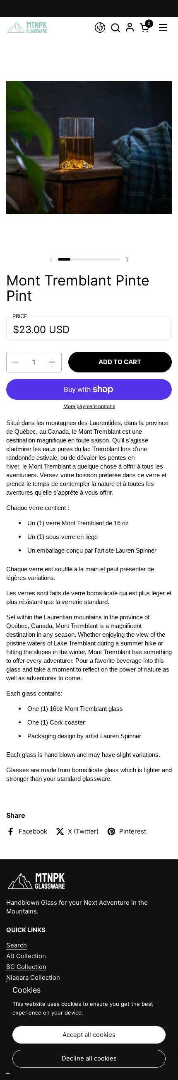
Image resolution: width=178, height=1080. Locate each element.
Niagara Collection (33, 977)
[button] (115, 27)
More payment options (89, 406)
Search (16, 945)
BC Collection (26, 967)
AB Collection (26, 956)
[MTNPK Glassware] (27, 27)
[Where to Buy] (100, 27)
